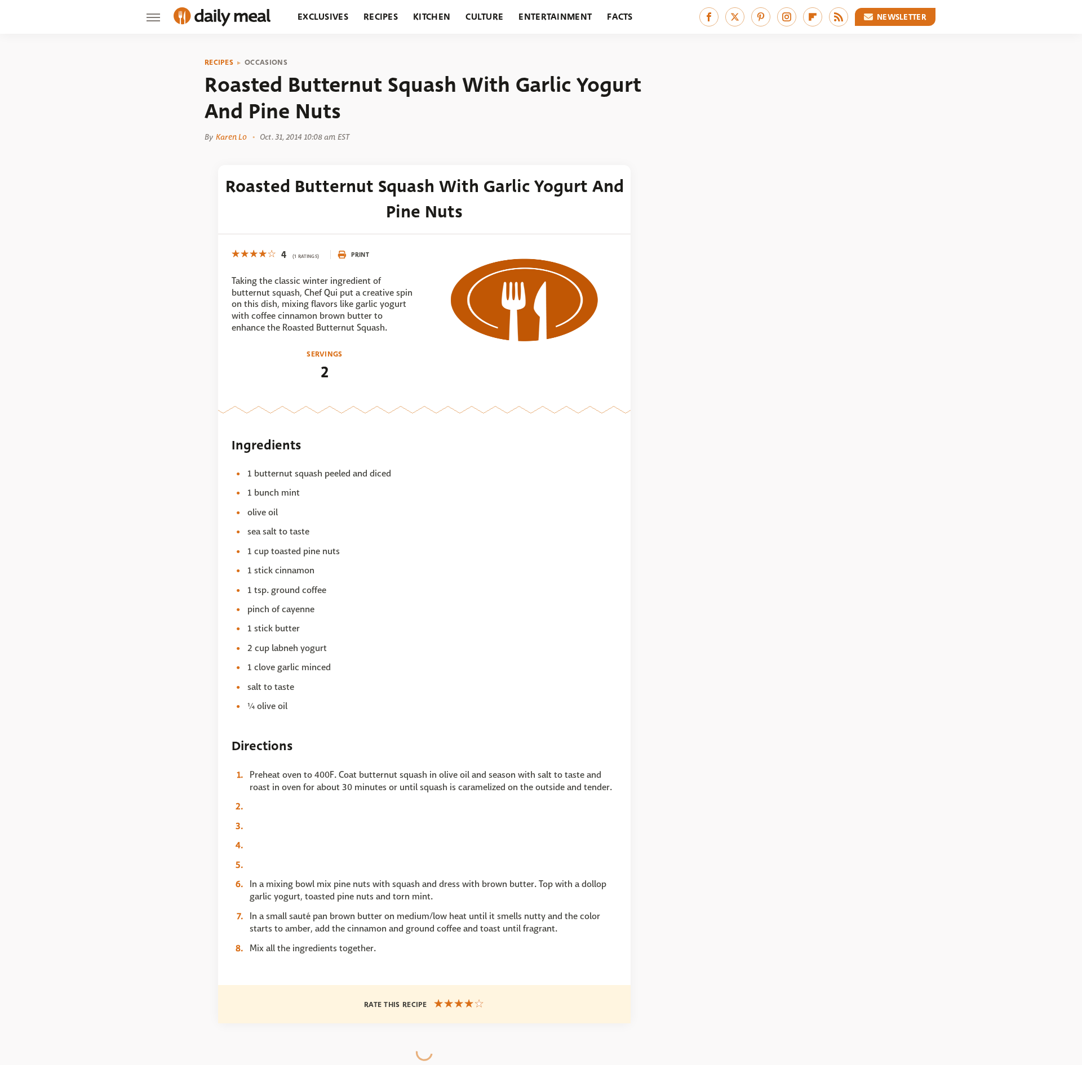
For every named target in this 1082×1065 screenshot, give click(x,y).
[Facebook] (709, 16)
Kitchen (431, 16)
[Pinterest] (760, 16)
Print (360, 254)
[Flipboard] (812, 16)
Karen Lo (231, 137)
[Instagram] (786, 16)
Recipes (380, 16)
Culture (484, 16)
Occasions (266, 62)
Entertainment (555, 16)
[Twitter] (734, 16)
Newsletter (901, 17)
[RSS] (838, 16)
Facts (620, 16)
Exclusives (323, 16)
